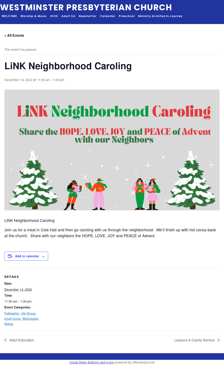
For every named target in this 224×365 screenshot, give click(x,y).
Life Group (28, 313)
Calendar (107, 16)
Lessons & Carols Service (194, 340)
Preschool (127, 16)
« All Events (14, 35)
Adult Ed (68, 16)
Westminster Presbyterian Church (86, 7)
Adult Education (21, 340)
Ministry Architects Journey (160, 16)
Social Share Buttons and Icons (92, 362)
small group (12, 318)
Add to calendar (27, 256)
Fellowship (11, 313)
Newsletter (87, 16)
